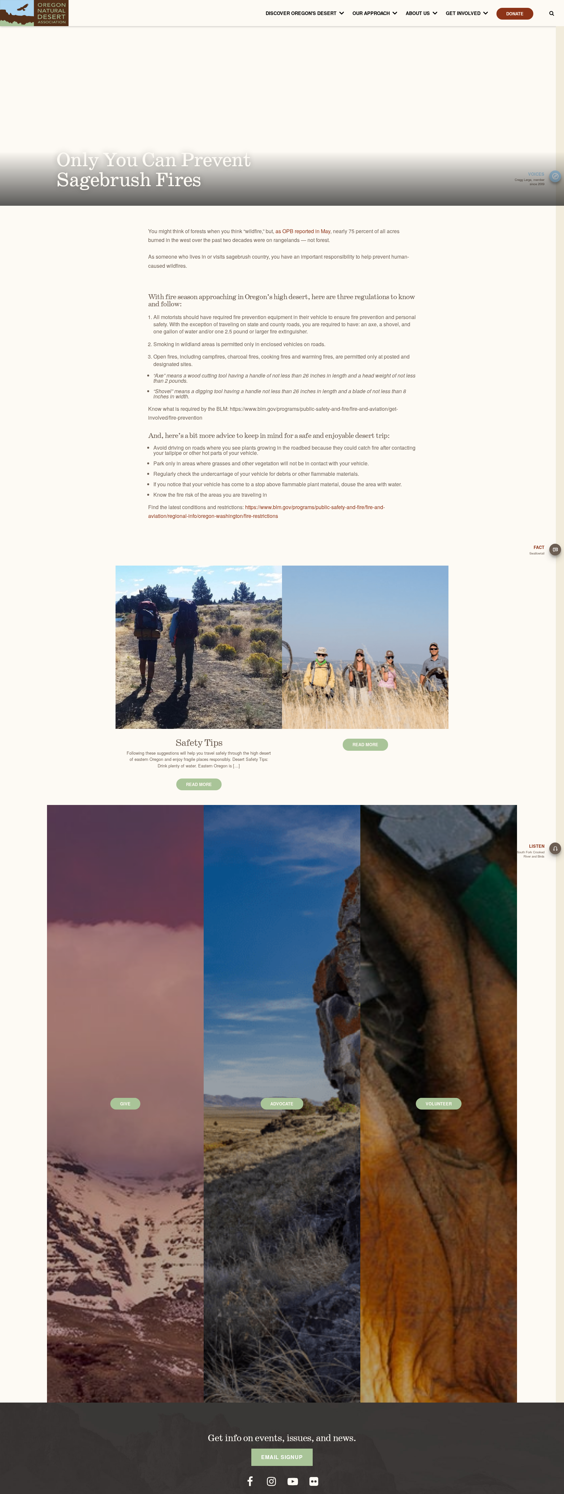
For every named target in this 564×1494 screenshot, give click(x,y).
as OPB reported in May (302, 231)
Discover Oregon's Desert (301, 13)
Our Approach (371, 13)
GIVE (125, 1104)
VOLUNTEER (439, 1104)
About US (418, 13)
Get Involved (463, 13)
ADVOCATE (281, 1104)
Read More (199, 784)
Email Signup (282, 1457)
